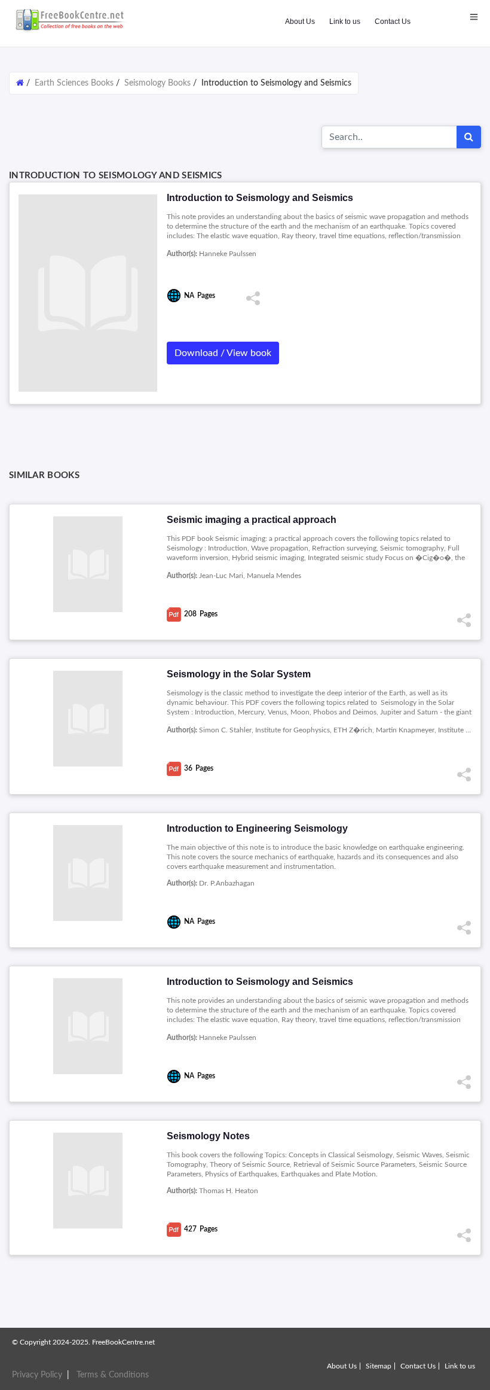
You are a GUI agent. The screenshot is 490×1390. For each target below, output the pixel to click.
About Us (300, 21)
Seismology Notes (208, 1136)
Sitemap (378, 1366)
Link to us (344, 21)
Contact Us (393, 21)
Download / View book (222, 353)
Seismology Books (157, 83)
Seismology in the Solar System (239, 674)
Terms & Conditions (112, 1375)
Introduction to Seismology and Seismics (260, 982)
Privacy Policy (37, 1375)
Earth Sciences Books (74, 83)
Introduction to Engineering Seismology (257, 828)
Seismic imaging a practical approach (251, 520)
